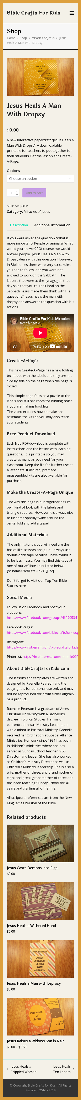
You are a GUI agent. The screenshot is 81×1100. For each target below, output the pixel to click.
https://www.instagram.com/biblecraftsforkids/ (43, 647)
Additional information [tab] (52, 225)
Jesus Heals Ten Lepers (58, 1069)
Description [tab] (19, 225)
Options (13, 170)
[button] (72, 13)
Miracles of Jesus (37, 211)
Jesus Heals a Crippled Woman (22, 1069)
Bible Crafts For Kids (33, 13)
